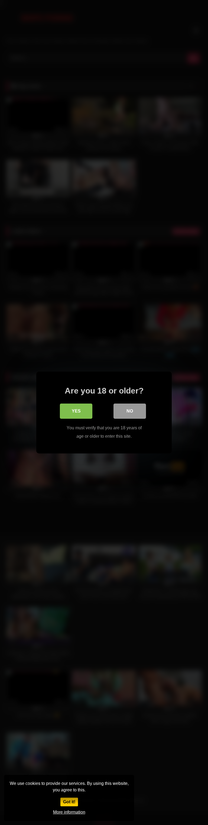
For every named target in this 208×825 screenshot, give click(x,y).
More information (69, 812)
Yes (76, 411)
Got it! (69, 802)
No (129, 411)
